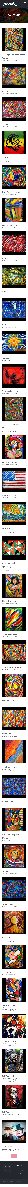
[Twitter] (9, 1166)
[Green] (14, 265)
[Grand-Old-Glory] (14, 469)
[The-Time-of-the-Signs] (14, 641)
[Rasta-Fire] (14, 911)
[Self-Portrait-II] (14, 1049)
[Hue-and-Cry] (14, 707)
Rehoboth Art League (20, 1172)
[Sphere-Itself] (14, 878)
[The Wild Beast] (14, 435)
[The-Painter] (14, 945)
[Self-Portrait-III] (14, 979)
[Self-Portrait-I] (14, 1085)
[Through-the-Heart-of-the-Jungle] (14, 28)
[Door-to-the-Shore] (14, 199)
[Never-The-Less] (14, 574)
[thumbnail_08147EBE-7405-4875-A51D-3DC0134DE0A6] (14, 1120)
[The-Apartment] (14, 1015)
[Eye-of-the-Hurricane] (14, 165)
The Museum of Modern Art (20, 1169)
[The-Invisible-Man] (14, 364)
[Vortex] (14, 98)
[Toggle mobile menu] (25, 2)
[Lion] (14, 131)
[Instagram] (5, 1170)
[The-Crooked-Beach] (14, 740)
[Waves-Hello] (14, 502)
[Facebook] (5, 1166)
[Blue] (14, 298)
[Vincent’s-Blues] (14, 775)
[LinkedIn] (9, 1170)
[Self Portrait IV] (14, 674)
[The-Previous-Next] (14, 608)
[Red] (14, 232)
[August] (14, 331)
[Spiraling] (14, 844)
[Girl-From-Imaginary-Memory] (14, 808)
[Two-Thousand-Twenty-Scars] (14, 397)
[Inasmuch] (14, 64)
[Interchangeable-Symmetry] (14, 536)
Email (24, 1181)
